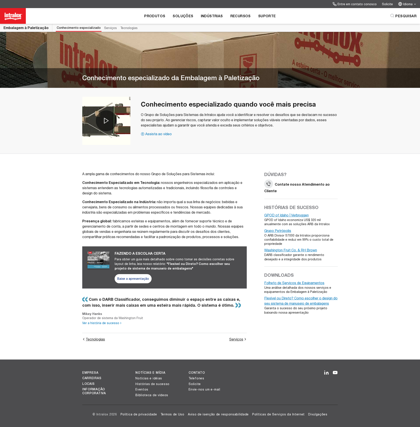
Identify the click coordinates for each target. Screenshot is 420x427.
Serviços (110, 28)
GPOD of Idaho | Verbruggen (286, 215)
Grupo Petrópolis (277, 230)
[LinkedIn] (326, 373)
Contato (197, 372)
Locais (88, 384)
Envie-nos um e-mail (204, 389)
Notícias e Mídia (150, 372)
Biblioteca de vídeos (151, 395)
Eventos (141, 389)
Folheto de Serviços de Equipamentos (294, 283)
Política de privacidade (139, 414)
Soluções (183, 16)
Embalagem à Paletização (26, 28)
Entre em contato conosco (357, 4)
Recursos (240, 16)
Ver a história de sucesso (100, 323)
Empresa (90, 372)
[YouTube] (335, 373)
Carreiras (91, 378)
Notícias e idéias (148, 378)
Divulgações (317, 414)
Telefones (196, 378)
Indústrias (212, 16)
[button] (106, 120)
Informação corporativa (94, 391)
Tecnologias (129, 28)
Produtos (154, 16)
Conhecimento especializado (79, 27)
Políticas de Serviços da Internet (278, 414)
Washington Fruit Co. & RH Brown (290, 250)
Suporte (267, 16)
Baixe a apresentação (133, 278)
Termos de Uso (172, 414)
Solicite (387, 4)
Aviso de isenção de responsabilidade (218, 414)
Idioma (408, 4)
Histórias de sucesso (152, 384)
